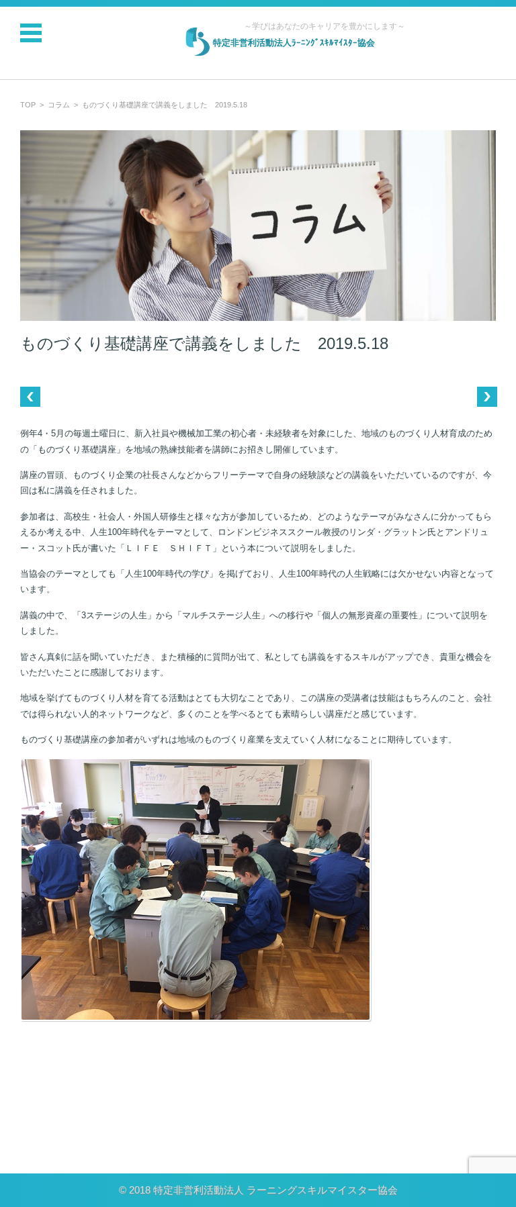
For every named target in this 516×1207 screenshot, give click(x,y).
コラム (59, 105)
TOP (28, 105)
